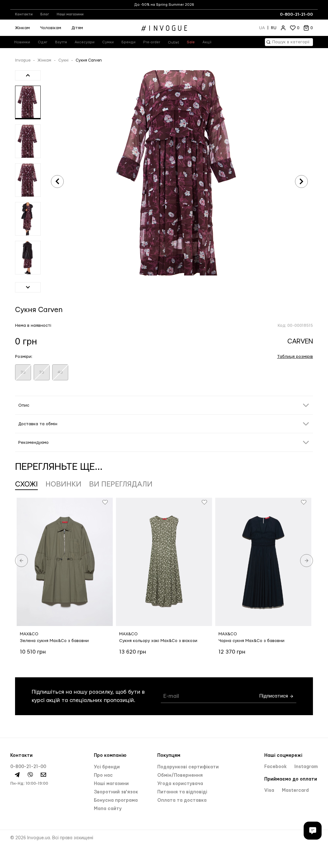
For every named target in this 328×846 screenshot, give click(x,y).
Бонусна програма (116, 800)
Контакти (24, 14)
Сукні (63, 60)
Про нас (103, 775)
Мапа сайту (108, 809)
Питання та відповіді (182, 792)
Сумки (108, 42)
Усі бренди (107, 767)
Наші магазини (70, 14)
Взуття (61, 42)
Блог (44, 14)
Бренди (128, 42)
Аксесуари (84, 42)
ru (273, 28)
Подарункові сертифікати (188, 767)
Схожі (26, 484)
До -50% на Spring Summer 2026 (164, 4)
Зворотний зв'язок (116, 792)
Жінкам (22, 28)
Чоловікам (50, 28)
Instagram (306, 767)
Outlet (173, 42)
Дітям (77, 28)
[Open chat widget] (313, 831)
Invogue (22, 60)
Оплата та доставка (182, 800)
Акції (206, 42)
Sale (191, 42)
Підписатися (274, 696)
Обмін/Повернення (180, 775)
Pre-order (151, 42)
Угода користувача (180, 784)
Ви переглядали (120, 484)
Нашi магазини (111, 784)
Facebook (276, 767)
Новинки (22, 42)
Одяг (42, 42)
